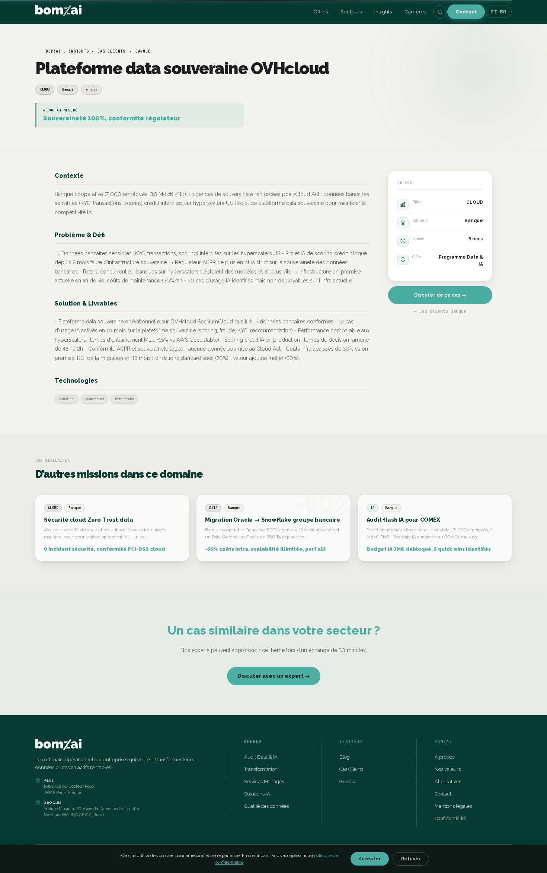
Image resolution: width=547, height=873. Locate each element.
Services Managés (264, 781)
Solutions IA (257, 794)
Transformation (261, 769)
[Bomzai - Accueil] (58, 12)
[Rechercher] (440, 12)
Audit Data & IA (261, 757)
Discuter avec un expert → (273, 676)
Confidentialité (450, 818)
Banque (143, 51)
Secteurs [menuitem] (351, 12)
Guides (347, 781)
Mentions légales (453, 806)
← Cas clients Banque (440, 311)
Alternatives (448, 781)
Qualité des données (266, 806)
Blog (344, 757)
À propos (444, 757)
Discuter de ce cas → (440, 295)
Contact (443, 794)
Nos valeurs (448, 769)
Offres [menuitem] (320, 12)
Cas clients (111, 51)
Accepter (370, 858)
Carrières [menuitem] (415, 12)
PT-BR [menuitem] (498, 12)
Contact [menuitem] (466, 12)
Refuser (410, 858)
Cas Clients (351, 769)
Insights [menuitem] (383, 12)
